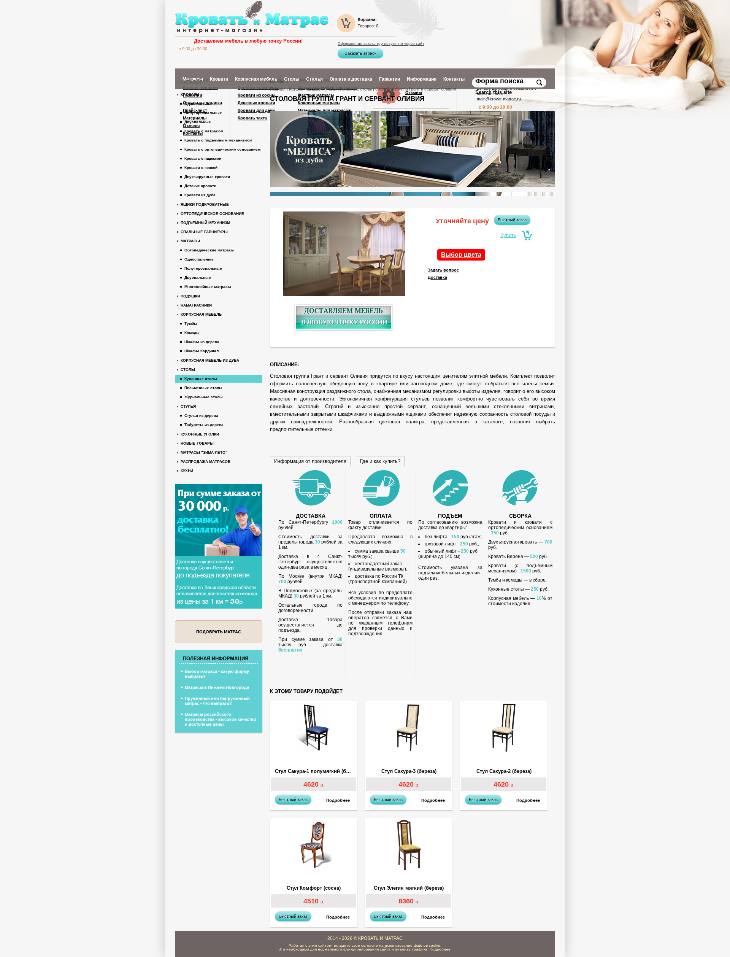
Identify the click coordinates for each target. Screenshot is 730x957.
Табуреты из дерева (204, 425)
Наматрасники (196, 305)
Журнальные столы (203, 397)
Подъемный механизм (205, 223)
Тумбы (190, 323)
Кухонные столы (356, 89)
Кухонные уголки (200, 434)
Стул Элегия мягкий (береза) (409, 888)
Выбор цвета (461, 254)
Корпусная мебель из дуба (210, 360)
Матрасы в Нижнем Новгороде (217, 687)
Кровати (190, 94)
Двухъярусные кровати (207, 177)
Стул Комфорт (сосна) (314, 888)
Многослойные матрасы (207, 287)
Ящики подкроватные (205, 204)
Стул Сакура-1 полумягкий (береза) (315, 771)
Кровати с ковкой (200, 167)
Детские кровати (200, 186)
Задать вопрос (443, 270)
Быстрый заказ (512, 220)
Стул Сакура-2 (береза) (504, 771)
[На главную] (251, 17)
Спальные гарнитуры (204, 232)
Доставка (437, 277)
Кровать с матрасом (203, 131)
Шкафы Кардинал (201, 351)
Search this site (494, 92)
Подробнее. (441, 949)
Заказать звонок (360, 53)
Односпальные (199, 104)
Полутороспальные (203, 113)
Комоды (192, 333)
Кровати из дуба (200, 195)
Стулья (188, 406)
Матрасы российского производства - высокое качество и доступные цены (220, 719)
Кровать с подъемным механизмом (218, 140)
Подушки (190, 296)
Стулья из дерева (201, 415)
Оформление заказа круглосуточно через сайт (381, 44)
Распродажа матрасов (205, 461)
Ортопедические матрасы (209, 250)
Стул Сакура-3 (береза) (408, 771)
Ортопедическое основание (212, 213)
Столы (330, 89)
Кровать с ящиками (202, 158)
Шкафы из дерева (201, 342)
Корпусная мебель (201, 314)
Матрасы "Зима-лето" (204, 452)
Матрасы (190, 241)
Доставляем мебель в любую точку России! (248, 41)
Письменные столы (203, 388)
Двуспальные (197, 122)
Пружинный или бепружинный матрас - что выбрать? (217, 701)
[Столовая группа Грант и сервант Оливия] (344, 255)
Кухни (187, 471)
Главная (278, 89)
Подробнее (338, 800)
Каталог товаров (305, 89)
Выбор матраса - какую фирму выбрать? (217, 674)
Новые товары (197, 443)
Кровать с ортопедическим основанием (222, 149)
